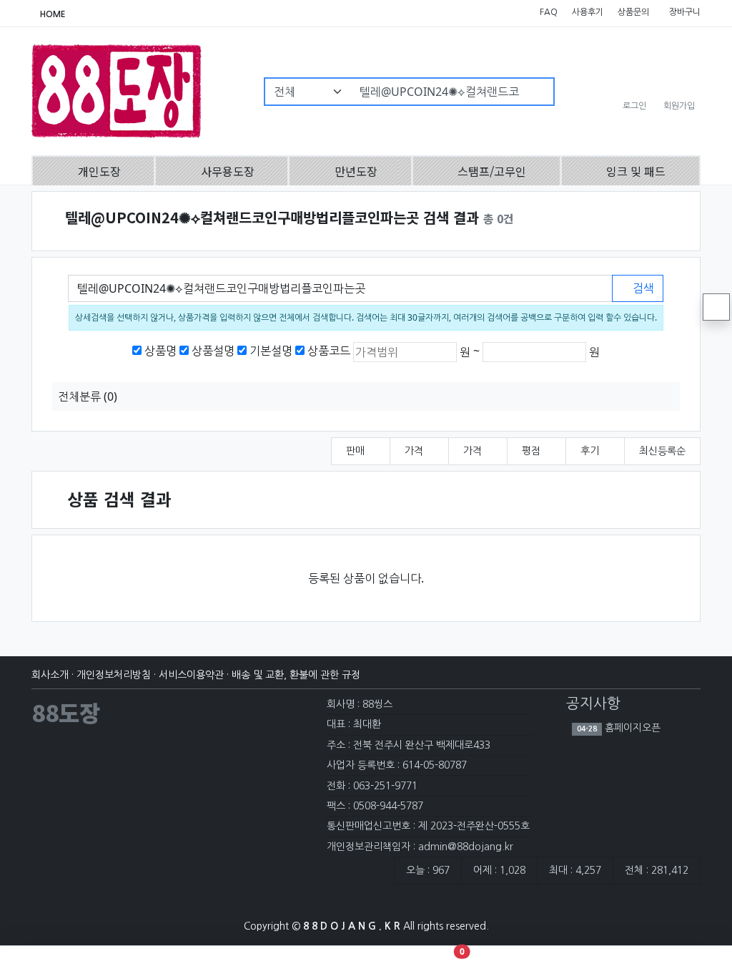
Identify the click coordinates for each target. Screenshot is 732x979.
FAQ (548, 12)
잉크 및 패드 (636, 171)
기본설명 (270, 351)
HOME (52, 14)
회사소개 (50, 675)
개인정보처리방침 (113, 675)
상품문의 (632, 12)
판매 (356, 451)
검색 (642, 288)
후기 (591, 451)
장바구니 (684, 12)
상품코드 (328, 351)
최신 (662, 451)
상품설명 (213, 351)
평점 (532, 451)
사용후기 (586, 12)
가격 (415, 451)
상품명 (160, 351)
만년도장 (356, 171)
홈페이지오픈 (631, 728)
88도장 (65, 712)
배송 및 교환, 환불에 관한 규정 (296, 675)
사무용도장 (227, 171)
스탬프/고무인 (492, 171)
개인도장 (99, 171)
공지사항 (593, 703)
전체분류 (87, 396)
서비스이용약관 (191, 675)
